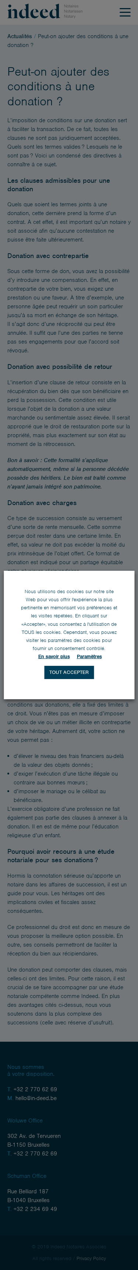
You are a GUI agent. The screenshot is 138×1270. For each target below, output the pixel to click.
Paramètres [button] (89, 656)
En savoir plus (54, 656)
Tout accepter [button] (69, 672)
